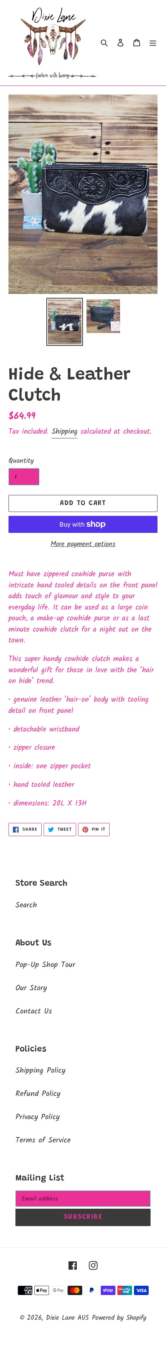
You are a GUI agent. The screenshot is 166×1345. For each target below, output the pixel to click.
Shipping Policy (40, 1071)
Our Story (31, 988)
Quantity (21, 461)
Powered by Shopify (119, 1318)
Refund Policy (37, 1094)
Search (26, 905)
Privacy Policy (37, 1117)
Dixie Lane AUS (67, 1318)
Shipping (65, 432)
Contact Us (33, 1011)
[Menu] (153, 43)
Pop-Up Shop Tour (45, 965)
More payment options (83, 544)
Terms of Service (43, 1140)
